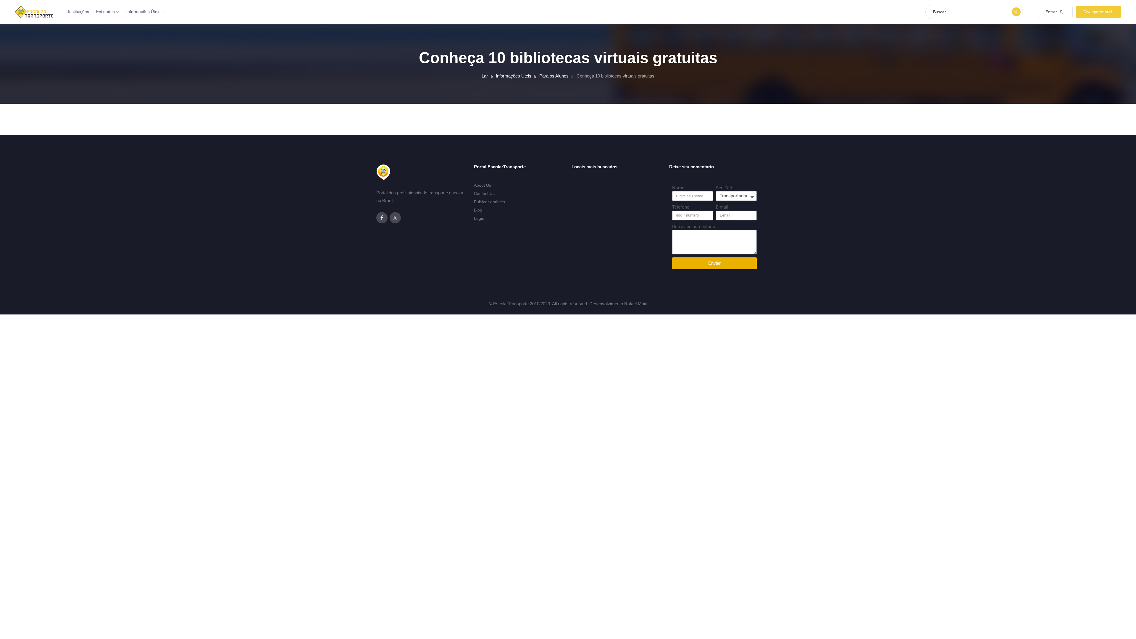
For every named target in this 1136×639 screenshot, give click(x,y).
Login (479, 218)
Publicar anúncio (489, 201)
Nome (678, 188)
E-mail (722, 207)
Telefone (680, 207)
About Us (482, 185)
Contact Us (484, 193)
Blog (478, 210)
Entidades (105, 11)
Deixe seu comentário (693, 226)
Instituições (78, 11)
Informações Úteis (143, 11)
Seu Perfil (725, 188)
